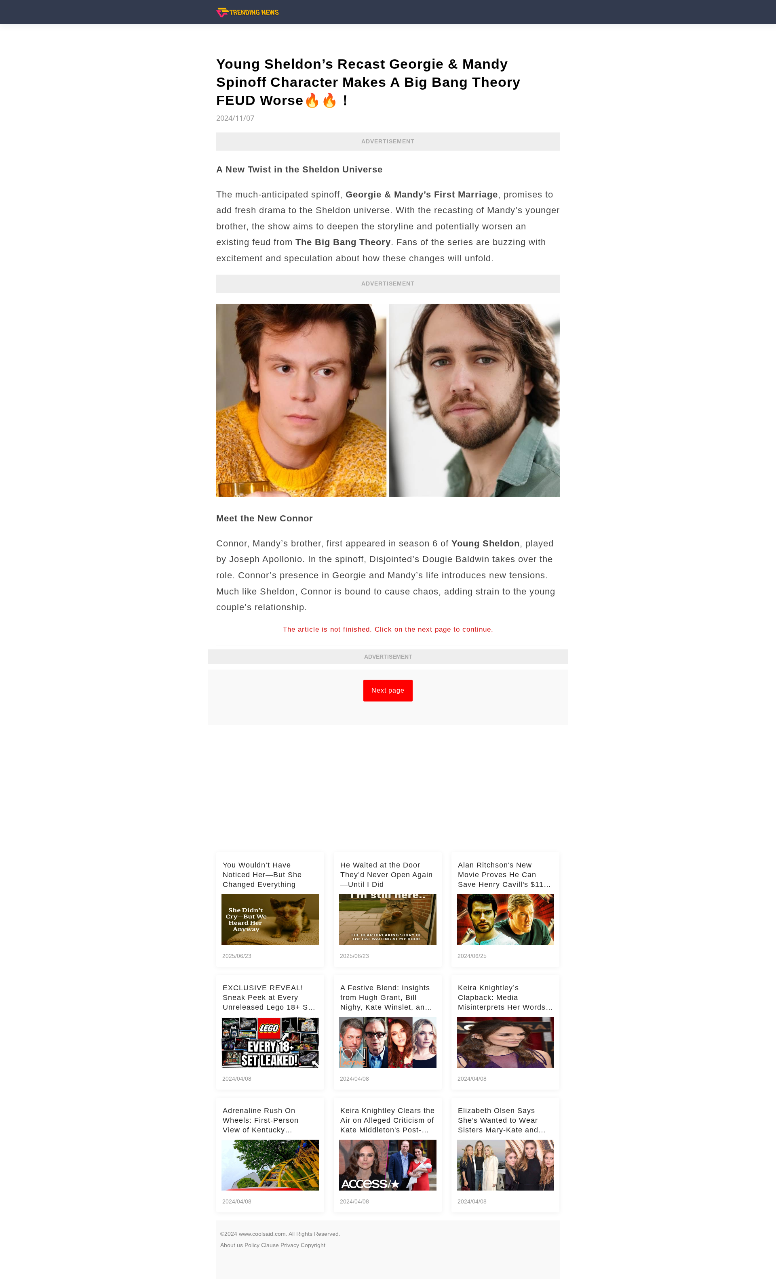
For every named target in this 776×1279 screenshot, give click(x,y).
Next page (388, 690)
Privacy (289, 1245)
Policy (252, 1245)
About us (231, 1245)
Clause (270, 1245)
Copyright (313, 1245)
